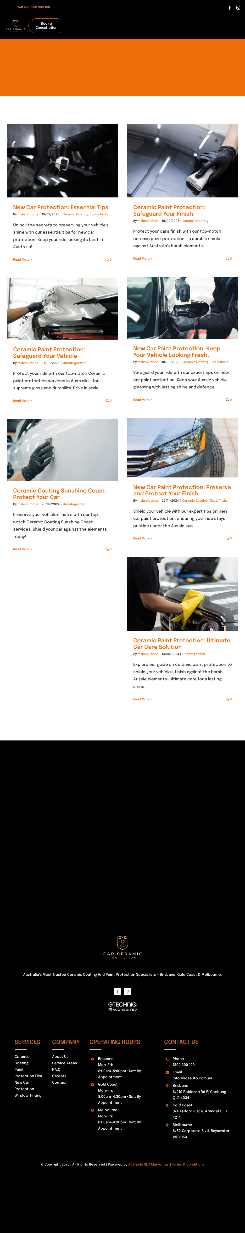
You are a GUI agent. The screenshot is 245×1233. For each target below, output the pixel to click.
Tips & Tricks (99, 214)
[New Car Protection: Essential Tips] (62, 160)
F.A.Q (56, 1070)
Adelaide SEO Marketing (148, 1164)
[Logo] (15, 17)
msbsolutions (27, 214)
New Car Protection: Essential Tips (60, 207)
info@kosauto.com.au (192, 1078)
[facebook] (230, 8)
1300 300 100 (184, 1065)
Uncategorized (74, 363)
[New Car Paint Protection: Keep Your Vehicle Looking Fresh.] (182, 308)
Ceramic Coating (75, 214)
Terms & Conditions (188, 1164)
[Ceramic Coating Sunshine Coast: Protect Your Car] (62, 450)
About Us (60, 1057)
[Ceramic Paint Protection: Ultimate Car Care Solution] (182, 594)
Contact (59, 1083)
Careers (59, 1076)
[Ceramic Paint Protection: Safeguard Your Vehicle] (62, 309)
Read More (21, 259)
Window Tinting (28, 1096)
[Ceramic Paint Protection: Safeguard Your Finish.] (182, 160)
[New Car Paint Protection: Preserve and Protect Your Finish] (182, 447)
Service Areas (64, 1063)
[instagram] (238, 8)
